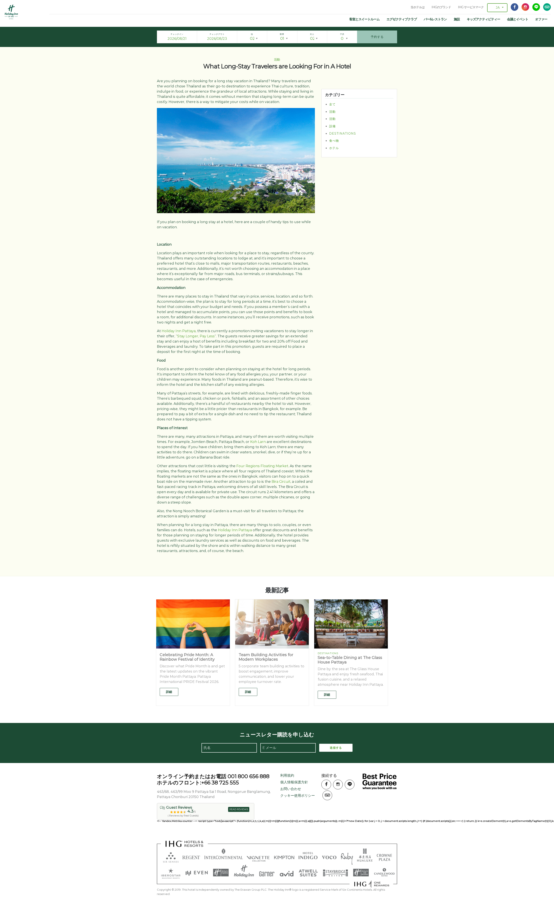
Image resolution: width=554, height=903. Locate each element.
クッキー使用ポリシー (297, 796)
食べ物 (334, 141)
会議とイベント (517, 19)
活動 (332, 112)
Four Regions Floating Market (262, 466)
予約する (377, 37)
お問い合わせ (290, 789)
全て (332, 104)
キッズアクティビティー (483, 19)
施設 (457, 19)
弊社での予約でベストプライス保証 (379, 781)
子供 (342, 34)
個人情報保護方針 (294, 782)
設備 (332, 126)
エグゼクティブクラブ (402, 19)
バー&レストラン (435, 19)
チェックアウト (217, 34)
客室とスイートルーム (364, 19)
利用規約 (287, 775)
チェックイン (177, 34)
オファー (541, 19)
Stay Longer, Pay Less (196, 336)
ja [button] (498, 8)
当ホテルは (418, 7)
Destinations (342, 133)
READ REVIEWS (238, 809)
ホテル (334, 148)
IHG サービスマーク (471, 7)
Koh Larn (258, 442)
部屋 (282, 34)
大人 (312, 34)
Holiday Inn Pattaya (179, 331)
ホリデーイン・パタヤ (11, 12)
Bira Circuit (281, 482)
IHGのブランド (441, 7)
